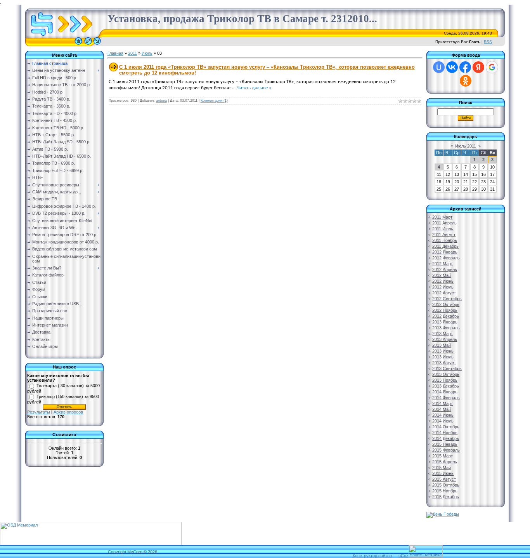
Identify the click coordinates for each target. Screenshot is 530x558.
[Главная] (78, 44)
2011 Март (442, 217)
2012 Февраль (446, 258)
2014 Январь (444, 391)
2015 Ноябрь (444, 490)
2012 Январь (444, 252)
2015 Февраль (446, 450)
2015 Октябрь (445, 485)
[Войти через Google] (492, 67)
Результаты (38, 412)
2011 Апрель (444, 223)
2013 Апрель (444, 339)
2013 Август (444, 362)
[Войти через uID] (439, 67)
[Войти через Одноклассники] (465, 81)
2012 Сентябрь (447, 298)
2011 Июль (442, 228)
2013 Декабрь (445, 386)
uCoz (403, 555)
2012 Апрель (444, 269)
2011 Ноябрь (444, 240)
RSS (488, 42)
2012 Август (444, 292)
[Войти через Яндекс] (478, 67)
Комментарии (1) (214, 101)
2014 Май (441, 409)
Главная (115, 53)
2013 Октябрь (445, 374)
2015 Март (442, 456)
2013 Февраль (446, 327)
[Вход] (97, 44)
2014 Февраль (446, 397)
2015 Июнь (443, 473)
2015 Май (441, 467)
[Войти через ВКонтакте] (452, 67)
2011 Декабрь (445, 246)
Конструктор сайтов (372, 555)
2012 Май (441, 275)
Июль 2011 (465, 146)
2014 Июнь (443, 415)
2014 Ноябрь (444, 432)
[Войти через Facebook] (465, 67)
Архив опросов (68, 412)
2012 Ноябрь (444, 310)
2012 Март (442, 263)
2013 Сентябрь (447, 368)
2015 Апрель (444, 461)
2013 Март (442, 333)
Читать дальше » (254, 87)
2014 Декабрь (445, 438)
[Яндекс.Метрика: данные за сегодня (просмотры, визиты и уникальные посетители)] (426, 551)
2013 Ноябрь (444, 380)
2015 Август (444, 479)
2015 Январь (444, 444)
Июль (147, 53)
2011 (132, 53)
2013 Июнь (443, 351)
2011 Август (444, 234)
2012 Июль (443, 287)
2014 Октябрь (445, 426)
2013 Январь (444, 322)
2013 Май (441, 345)
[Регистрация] (88, 44)
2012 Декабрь (445, 316)
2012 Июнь (443, 281)
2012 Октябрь (445, 304)
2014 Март (442, 403)
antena (161, 101)
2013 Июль (443, 357)
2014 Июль (443, 421)
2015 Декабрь (445, 496)
